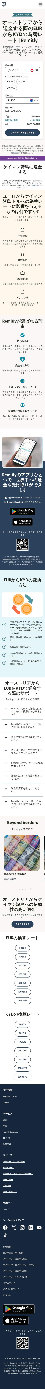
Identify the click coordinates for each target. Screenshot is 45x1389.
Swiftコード (8, 1168)
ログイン (7, 1138)
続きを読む (10, 879)
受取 (5, 1126)
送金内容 (9, 65)
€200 (10, 81)
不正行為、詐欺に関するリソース (18, 1174)
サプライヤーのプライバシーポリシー (20, 1265)
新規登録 (7, 1144)
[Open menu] (40, 4)
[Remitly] (4, 4)
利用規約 (15, 153)
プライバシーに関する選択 (15, 1271)
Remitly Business (10, 1132)
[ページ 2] (19, 889)
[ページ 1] (17, 889)
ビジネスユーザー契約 (13, 1253)
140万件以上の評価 (24, 502)
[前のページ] (14, 889)
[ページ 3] (22, 889)
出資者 (6, 1102)
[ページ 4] (25, 889)
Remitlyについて (10, 1096)
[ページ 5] (28, 889)
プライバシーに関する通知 (15, 1259)
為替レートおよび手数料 (14, 1162)
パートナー (8, 1180)
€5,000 (11, 88)
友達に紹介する (10, 1192)
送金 (5, 1120)
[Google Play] (22, 511)
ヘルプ (6, 1209)
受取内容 (9, 96)
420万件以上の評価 (24, 498)
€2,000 (22, 81)
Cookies (7, 1295)
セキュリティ (9, 1283)
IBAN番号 (7, 1186)
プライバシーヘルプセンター (16, 1277)
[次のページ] (30, 889)
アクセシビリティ (11, 1289)
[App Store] (22, 522)
